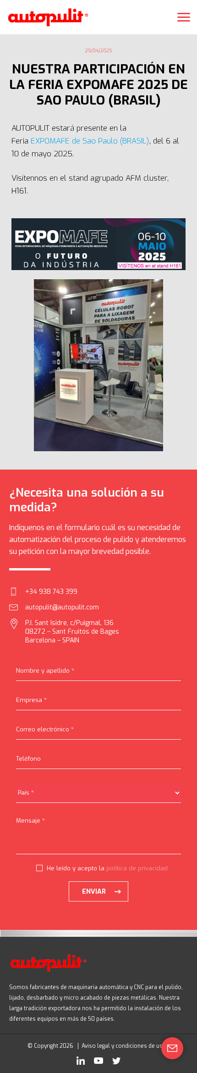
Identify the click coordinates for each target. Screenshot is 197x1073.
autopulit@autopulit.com (62, 607)
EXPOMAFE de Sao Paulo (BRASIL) (90, 141)
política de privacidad (137, 868)
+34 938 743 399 (51, 591)
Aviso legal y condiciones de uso (124, 1046)
